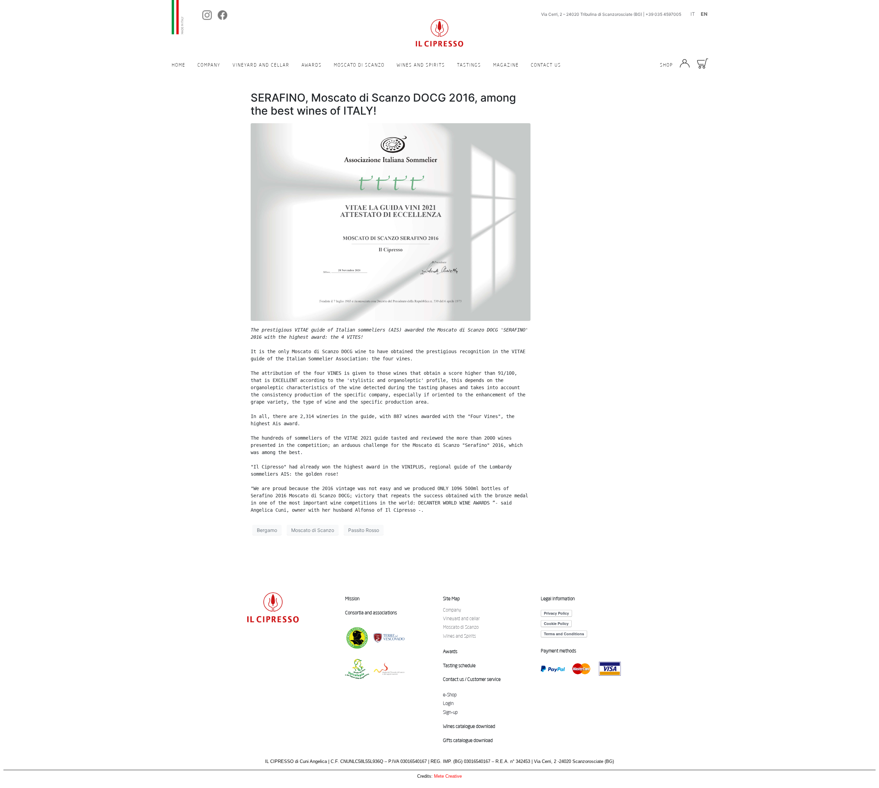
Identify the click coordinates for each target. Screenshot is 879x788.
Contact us (546, 65)
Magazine (506, 65)
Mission (352, 598)
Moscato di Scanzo (359, 65)
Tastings (469, 65)
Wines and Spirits (421, 65)
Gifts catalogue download (468, 740)
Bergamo (267, 530)
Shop (666, 65)
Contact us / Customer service (472, 679)
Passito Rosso (363, 530)
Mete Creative (448, 776)
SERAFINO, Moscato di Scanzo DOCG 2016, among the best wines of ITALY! (383, 104)
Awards (311, 65)
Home (178, 65)
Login (448, 703)
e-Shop (450, 695)
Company (208, 65)
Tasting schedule (459, 665)
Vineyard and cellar (260, 65)
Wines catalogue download (469, 726)
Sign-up (450, 712)
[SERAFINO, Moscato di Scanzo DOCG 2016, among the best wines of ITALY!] (390, 221)
